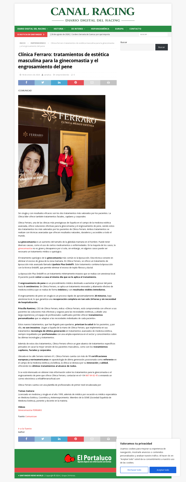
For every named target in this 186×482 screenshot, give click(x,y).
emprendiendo (62, 74)
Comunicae (31, 416)
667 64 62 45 (92, 375)
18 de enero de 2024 (31, 74)
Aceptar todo (163, 469)
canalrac (47, 74)
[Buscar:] (153, 34)
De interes (77, 28)
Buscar (123, 42)
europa (119, 28)
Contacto (135, 28)
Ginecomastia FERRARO (30, 410)
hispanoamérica (100, 28)
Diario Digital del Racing (31, 28)
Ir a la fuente (25, 428)
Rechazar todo (134, 469)
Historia (58, 28)
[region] (148, 457)
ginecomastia (25, 248)
